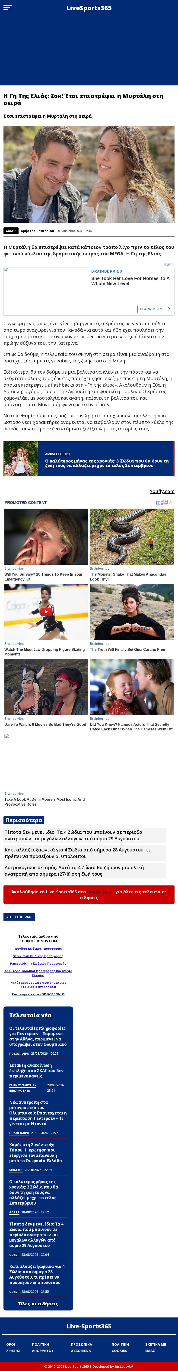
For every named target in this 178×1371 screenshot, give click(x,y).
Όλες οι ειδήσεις (38, 1303)
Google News (100, 892)
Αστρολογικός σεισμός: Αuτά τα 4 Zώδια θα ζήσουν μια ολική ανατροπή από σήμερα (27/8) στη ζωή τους (74, 870)
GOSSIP (11, 231)
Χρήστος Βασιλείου (37, 231)
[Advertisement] (89, 50)
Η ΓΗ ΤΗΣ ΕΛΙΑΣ (20, 917)
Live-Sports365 (89, 1326)
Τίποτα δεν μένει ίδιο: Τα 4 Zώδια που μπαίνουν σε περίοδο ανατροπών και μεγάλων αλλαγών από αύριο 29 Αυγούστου (73, 835)
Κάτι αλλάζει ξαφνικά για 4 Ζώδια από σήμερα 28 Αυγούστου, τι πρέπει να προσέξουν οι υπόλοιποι (77, 853)
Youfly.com (162, 491)
